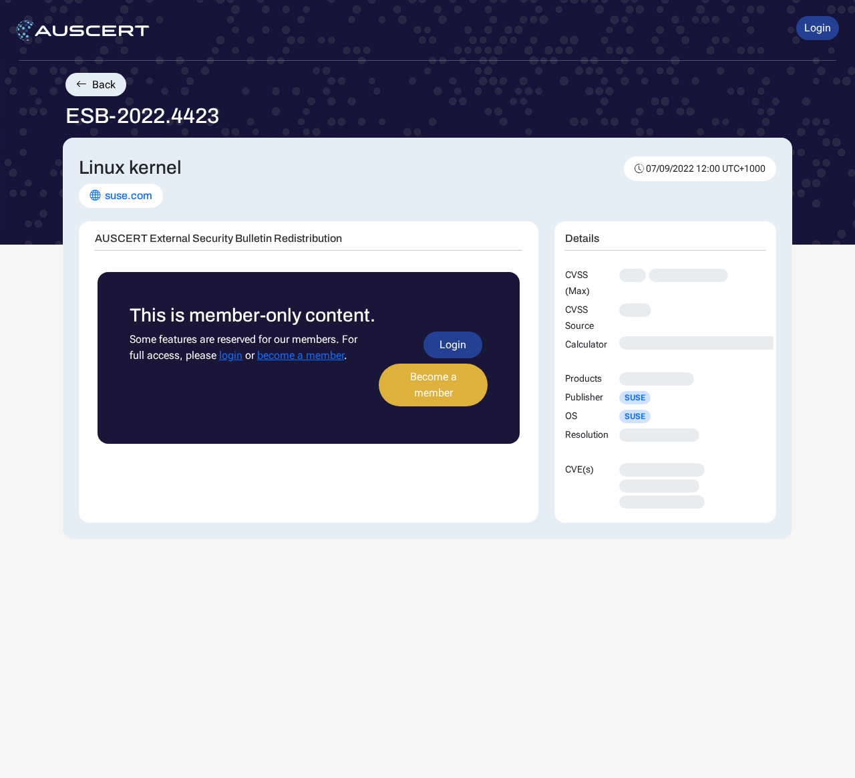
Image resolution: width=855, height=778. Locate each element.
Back (103, 84)
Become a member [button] (433, 384)
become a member (300, 355)
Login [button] (817, 27)
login (230, 355)
